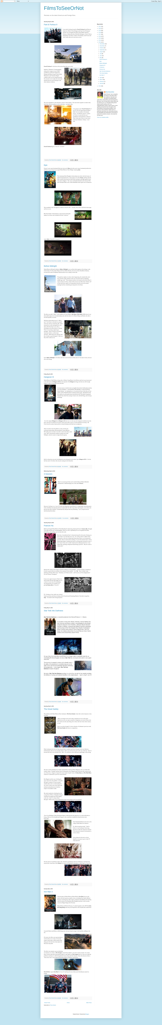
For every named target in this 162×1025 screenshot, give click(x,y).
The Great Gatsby (51, 709)
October (102, 47)
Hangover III (49, 377)
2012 (100, 86)
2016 (100, 36)
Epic (46, 165)
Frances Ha (48, 526)
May (101, 57)
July (101, 53)
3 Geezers (48, 474)
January (102, 83)
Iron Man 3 (48, 892)
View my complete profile (103, 117)
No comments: (65, 160)
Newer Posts (47, 1002)
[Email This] (71, 160)
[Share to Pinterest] (77, 160)
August (101, 51)
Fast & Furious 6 (50, 24)
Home (68, 1002)
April (101, 77)
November (102, 45)
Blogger (87, 1014)
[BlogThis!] (72, 160)
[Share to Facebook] (75, 160)
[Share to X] (74, 160)
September (102, 49)
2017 (100, 34)
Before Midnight (50, 266)
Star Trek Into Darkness (53, 611)
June (101, 55)
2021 (100, 26)
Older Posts (89, 1002)
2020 (100, 28)
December (102, 43)
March (101, 79)
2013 (100, 42)
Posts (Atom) (53, 1005)
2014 (100, 40)
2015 (100, 38)
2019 (100, 30)
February (102, 81)
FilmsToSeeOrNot (64, 8)
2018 (100, 32)
